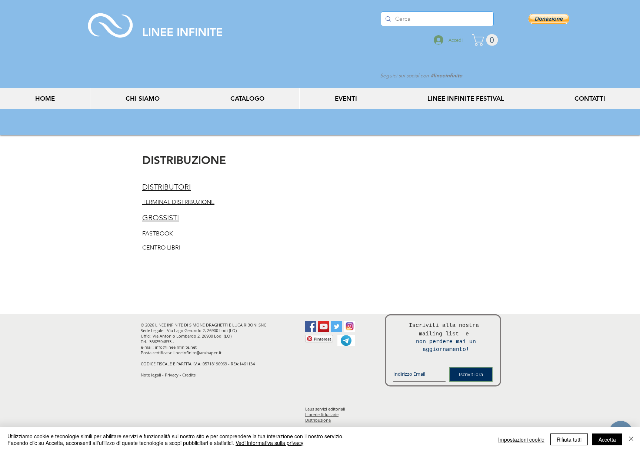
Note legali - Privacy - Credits (168, 375)
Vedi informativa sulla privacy (269, 442)
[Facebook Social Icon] (310, 326)
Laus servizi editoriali (325, 409)
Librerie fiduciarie (322, 414)
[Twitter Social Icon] (336, 326)
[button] (486, 40)
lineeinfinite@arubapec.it (197, 352)
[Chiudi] (631, 439)
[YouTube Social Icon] (323, 326)
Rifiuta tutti (569, 439)
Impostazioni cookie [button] (521, 439)
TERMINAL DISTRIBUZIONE (178, 201)
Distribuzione (318, 420)
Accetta (607, 439)
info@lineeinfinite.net (176, 347)
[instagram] (349, 326)
